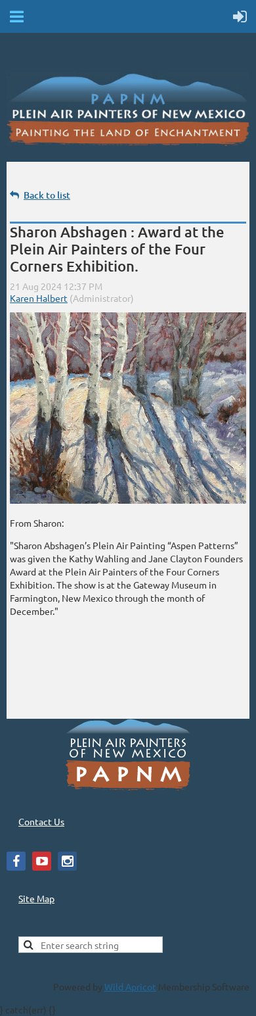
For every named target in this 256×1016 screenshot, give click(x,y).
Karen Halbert (39, 298)
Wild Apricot (130, 986)
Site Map (36, 898)
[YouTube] (41, 861)
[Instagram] (67, 861)
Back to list (47, 195)
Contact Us (41, 821)
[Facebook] (16, 861)
